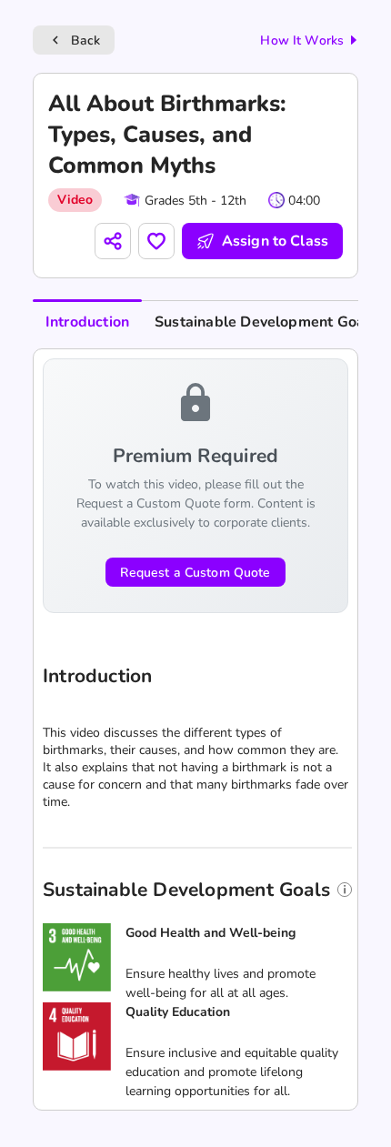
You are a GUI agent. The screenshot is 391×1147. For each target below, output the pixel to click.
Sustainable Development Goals (265, 322)
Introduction (87, 322)
